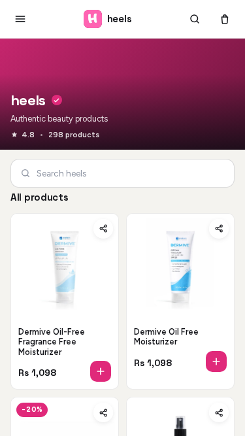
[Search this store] (194, 19)
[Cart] (224, 19)
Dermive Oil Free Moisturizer (166, 337)
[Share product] (103, 229)
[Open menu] (20, 19)
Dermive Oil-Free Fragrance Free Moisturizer (51, 342)
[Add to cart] (100, 371)
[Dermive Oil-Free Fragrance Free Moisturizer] (64, 267)
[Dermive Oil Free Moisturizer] (180, 267)
